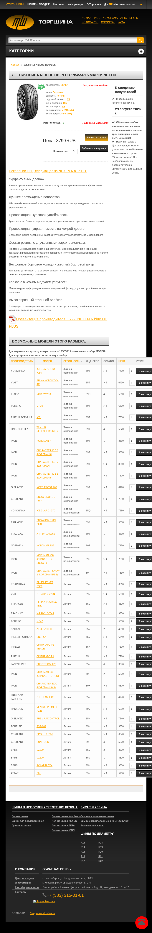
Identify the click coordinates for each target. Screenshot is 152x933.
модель (48, 361)
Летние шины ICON (63, 830)
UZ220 (40, 749)
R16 (83, 856)
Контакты (58, 4)
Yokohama (110, 17)
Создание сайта (42, 913)
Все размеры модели (95, 85)
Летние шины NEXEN (64, 821)
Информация (75, 4)
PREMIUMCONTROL (48, 718)
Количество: (60, 151)
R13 (83, 842)
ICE (39, 417)
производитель (22, 361)
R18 (100, 842)
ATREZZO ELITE (46, 629)
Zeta (123, 17)
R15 (83, 851)
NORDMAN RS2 (45, 545)
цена (121, 361)
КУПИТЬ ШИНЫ (15, 4)
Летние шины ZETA (63, 825)
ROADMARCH (90, 22)
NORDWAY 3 (44, 394)
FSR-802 (41, 726)
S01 (39, 773)
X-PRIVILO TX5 (45, 613)
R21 (100, 856)
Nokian (86, 17)
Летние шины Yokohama (66, 816)
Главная (14, 64)
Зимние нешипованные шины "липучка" (105, 821)
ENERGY (42, 637)
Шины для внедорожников (28, 821)
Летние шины (20, 816)
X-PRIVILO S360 (46, 533)
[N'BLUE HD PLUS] (27, 102)
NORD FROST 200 (47, 487)
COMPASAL (108, 22)
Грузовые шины (21, 825)
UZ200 (40, 757)
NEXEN (133, 17)
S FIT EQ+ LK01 (46, 697)
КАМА (121, 22)
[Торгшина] (39, 22)
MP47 (40, 621)
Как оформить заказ (27, 887)
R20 (100, 851)
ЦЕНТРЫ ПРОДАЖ (38, 4)
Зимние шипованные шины (97, 816)
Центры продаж (24, 878)
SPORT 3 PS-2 (45, 734)
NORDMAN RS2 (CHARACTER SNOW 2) (45, 559)
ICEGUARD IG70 (46, 510)
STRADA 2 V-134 (46, 594)
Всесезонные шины (92, 825)
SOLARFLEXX (44, 765)
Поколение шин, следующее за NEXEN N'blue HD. (48, 171)
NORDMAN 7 (44, 440)
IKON (97, 17)
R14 (83, 847)
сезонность (71, 361)
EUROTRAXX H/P (46, 664)
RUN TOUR (43, 742)
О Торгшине (94, 4)
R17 (83, 861)
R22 (100, 861)
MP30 (40, 405)
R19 (100, 847)
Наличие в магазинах (95, 122)
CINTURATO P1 (45, 656)
